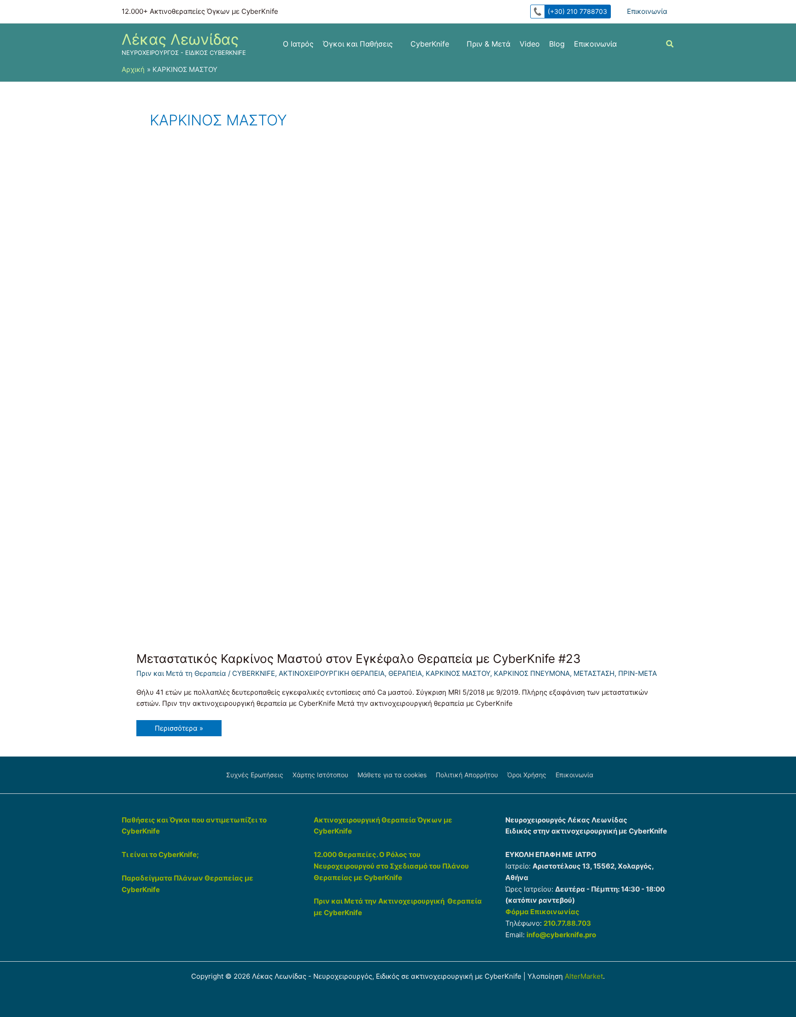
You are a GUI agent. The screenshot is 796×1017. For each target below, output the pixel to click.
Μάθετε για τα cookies (392, 775)
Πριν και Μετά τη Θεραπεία (181, 673)
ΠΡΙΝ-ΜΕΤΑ (637, 673)
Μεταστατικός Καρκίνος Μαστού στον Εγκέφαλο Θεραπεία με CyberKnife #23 (358, 658)
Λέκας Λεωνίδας (180, 39)
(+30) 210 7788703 (577, 11)
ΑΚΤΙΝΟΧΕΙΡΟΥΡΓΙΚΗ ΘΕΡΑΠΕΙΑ (332, 673)
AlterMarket (584, 976)
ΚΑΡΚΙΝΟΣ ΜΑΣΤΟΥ (458, 673)
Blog (557, 43)
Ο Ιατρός (298, 43)
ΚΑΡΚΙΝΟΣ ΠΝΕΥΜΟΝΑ (532, 673)
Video (530, 43)
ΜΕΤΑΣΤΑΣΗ (594, 673)
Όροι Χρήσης (526, 775)
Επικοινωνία (647, 11)
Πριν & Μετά (488, 43)
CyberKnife (429, 43)
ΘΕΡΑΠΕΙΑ (405, 673)
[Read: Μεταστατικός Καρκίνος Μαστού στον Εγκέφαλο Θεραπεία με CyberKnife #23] (379, 394)
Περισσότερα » (178, 729)
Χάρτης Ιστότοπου (320, 775)
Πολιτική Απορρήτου (467, 775)
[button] (670, 45)
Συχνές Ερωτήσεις (254, 775)
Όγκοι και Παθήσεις (358, 43)
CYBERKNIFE (253, 673)
